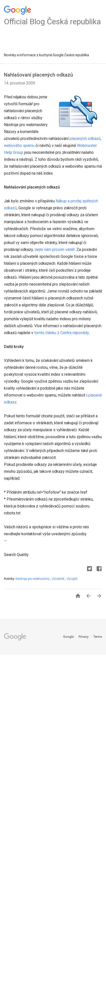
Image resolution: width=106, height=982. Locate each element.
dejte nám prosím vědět (55, 249)
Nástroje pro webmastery (33, 579)
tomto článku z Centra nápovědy (61, 332)
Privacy (84, 636)
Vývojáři (72, 579)
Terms (97, 636)
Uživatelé (58, 579)
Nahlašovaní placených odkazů (38, 75)
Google (68, 636)
